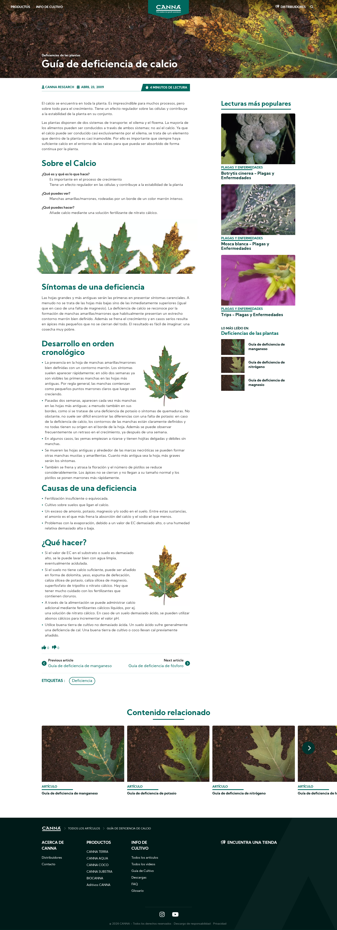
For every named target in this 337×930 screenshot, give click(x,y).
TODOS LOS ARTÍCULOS (84, 828)
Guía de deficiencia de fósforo (156, 666)
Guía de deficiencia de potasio (151, 793)
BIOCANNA (95, 878)
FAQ (134, 884)
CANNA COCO (97, 865)
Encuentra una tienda (252, 843)
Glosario (137, 891)
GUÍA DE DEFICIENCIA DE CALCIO (129, 828)
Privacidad (219, 923)
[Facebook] (8, 34)
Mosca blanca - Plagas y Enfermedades (245, 246)
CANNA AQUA (97, 858)
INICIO (51, 829)
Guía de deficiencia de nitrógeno (239, 793)
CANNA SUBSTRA (99, 871)
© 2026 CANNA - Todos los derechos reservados (140, 923)
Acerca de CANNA (53, 846)
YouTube (175, 915)
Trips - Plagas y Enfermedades (252, 315)
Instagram (162, 915)
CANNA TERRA (97, 852)
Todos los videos (143, 864)
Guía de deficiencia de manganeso (80, 666)
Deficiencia (82, 681)
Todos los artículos (144, 857)
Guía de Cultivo (142, 871)
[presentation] (308, 748)
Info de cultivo (49, 7)
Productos (20, 7)
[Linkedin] (8, 56)
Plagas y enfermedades (242, 167)
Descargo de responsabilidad (192, 923)
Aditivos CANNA (98, 885)
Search (312, 7)
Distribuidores (293, 7)
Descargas (138, 877)
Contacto (48, 864)
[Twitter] (7, 45)
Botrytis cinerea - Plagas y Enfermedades (247, 175)
